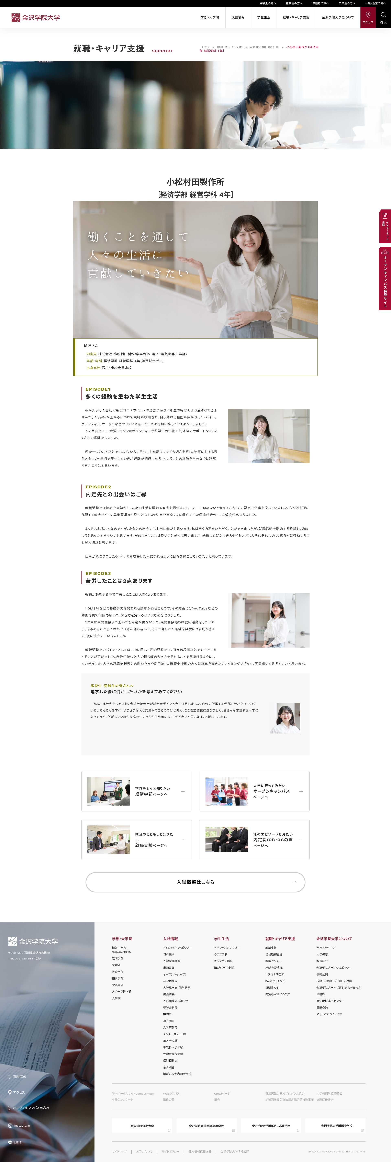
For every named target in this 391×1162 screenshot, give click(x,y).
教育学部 (117, 971)
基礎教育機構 (273, 967)
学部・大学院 (210, 17)
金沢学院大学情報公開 (235, 1151)
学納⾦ (167, 1014)
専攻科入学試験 (173, 1047)
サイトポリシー (170, 1151)
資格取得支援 (273, 954)
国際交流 (322, 1007)
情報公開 (322, 974)
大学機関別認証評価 (329, 1093)
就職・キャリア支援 (296, 17)
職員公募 (169, 1099)
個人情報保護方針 (200, 1151)
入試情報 (238, 17)
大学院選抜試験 (173, 1054)
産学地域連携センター (330, 1001)
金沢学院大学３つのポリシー (333, 967)
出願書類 (169, 967)
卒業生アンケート (122, 1099)
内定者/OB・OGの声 (277, 994)
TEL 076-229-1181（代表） (24, 958)
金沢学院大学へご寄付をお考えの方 (338, 987)
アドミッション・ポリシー (177, 947)
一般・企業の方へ (375, 3)
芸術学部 (117, 978)
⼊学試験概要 (171, 961)
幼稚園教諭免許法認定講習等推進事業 (289, 1099)
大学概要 (322, 954)
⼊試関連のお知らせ (175, 1001)
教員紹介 (322, 961)
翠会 (217, 1099)
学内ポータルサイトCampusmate (133, 1093)
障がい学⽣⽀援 (224, 967)
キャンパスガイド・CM (329, 1014)
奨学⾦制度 (170, 1007)
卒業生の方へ (347, 3)
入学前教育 (170, 1027)
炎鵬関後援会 (325, 1099)
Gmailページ (222, 1093)
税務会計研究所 (275, 981)
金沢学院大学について (338, 17)
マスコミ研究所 (274, 974)
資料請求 (169, 954)
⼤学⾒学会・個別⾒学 (176, 987)
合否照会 (169, 1067)
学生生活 (263, 17)
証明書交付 (272, 987)
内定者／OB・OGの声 (264, 47)
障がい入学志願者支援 (177, 1073)
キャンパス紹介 (223, 961)
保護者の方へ (320, 3)
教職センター (273, 961)
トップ (206, 47)
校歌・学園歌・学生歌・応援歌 (334, 981)
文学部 (116, 965)
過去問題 (169, 1021)
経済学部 (117, 958)
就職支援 (271, 947)
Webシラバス (171, 1093)
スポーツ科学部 (121, 991)
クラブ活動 (220, 954)
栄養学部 (117, 985)
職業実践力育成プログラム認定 (284, 1093)
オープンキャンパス (174, 974)
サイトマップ (119, 1151)
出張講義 (169, 994)
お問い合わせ (144, 1151)
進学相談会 (170, 981)
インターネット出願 (174, 1034)
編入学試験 (170, 1041)
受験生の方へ (268, 3)
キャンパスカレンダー (227, 947)
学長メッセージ (325, 947)
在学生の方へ (294, 3)
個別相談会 (170, 1060)
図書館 (320, 994)
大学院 (116, 998)
